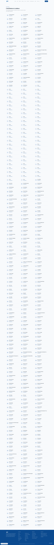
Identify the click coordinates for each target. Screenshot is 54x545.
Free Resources (32, 1)
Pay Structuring (34, 534)
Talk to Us (38, 1)
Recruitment (33, 535)
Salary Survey (26, 538)
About (35, 1)
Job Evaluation (34, 533)
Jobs (17, 1)
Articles (20, 1)
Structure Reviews (34, 538)
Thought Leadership (27, 534)
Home (15, 1)
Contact (26, 540)
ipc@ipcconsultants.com (44, 533)
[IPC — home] (7, 1)
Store (25, 1)
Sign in (46, 1)
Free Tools (28, 1)
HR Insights (26, 535)
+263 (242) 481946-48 (43, 534)
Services (23, 1)
